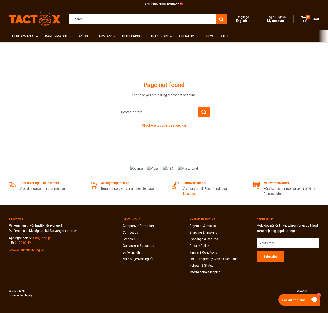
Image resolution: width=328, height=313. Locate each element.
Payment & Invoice (203, 226)
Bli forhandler (132, 252)
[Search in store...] (204, 112)
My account (275, 21)
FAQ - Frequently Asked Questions (213, 259)
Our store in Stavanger (138, 245)
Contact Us (130, 232)
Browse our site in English (27, 250)
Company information (138, 226)
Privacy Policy (199, 245)
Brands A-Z (131, 239)
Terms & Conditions (203, 252)
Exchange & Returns (204, 239)
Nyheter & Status (202, 265)
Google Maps (42, 238)
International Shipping (205, 272)
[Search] (221, 19)
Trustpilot (189, 193)
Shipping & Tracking (203, 232)
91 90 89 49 (23, 243)
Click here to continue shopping (164, 125)
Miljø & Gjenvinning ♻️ (138, 259)
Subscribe (270, 256)
